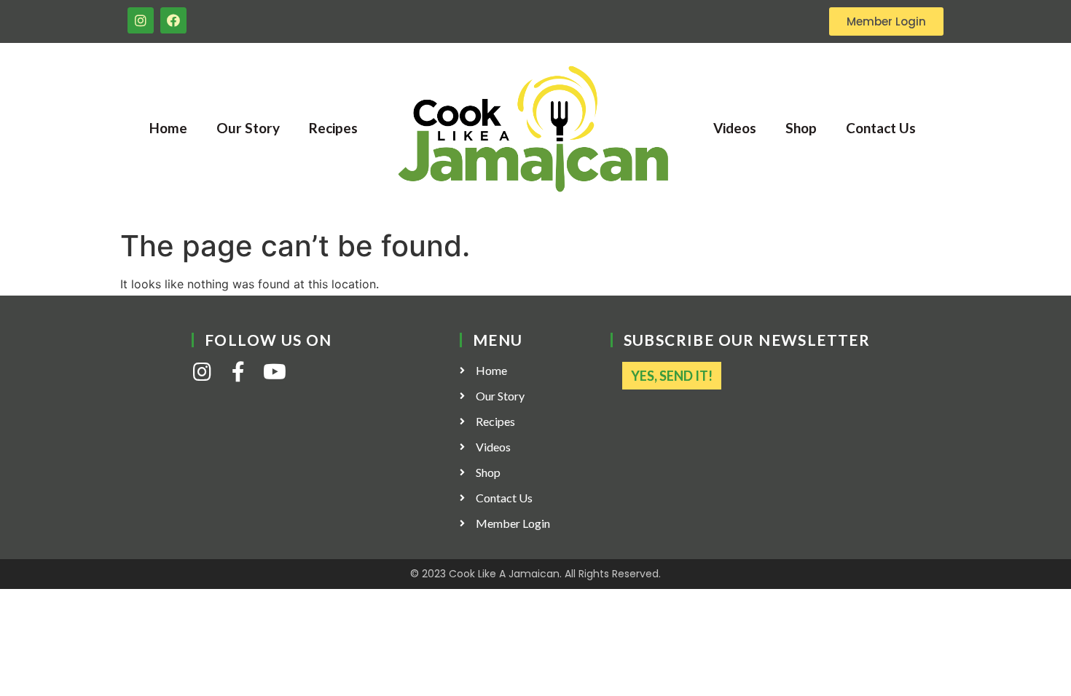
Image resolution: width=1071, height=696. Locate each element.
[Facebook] (173, 20)
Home (168, 127)
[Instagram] (141, 20)
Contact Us (881, 127)
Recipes (333, 127)
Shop (801, 127)
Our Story (248, 127)
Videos (734, 127)
